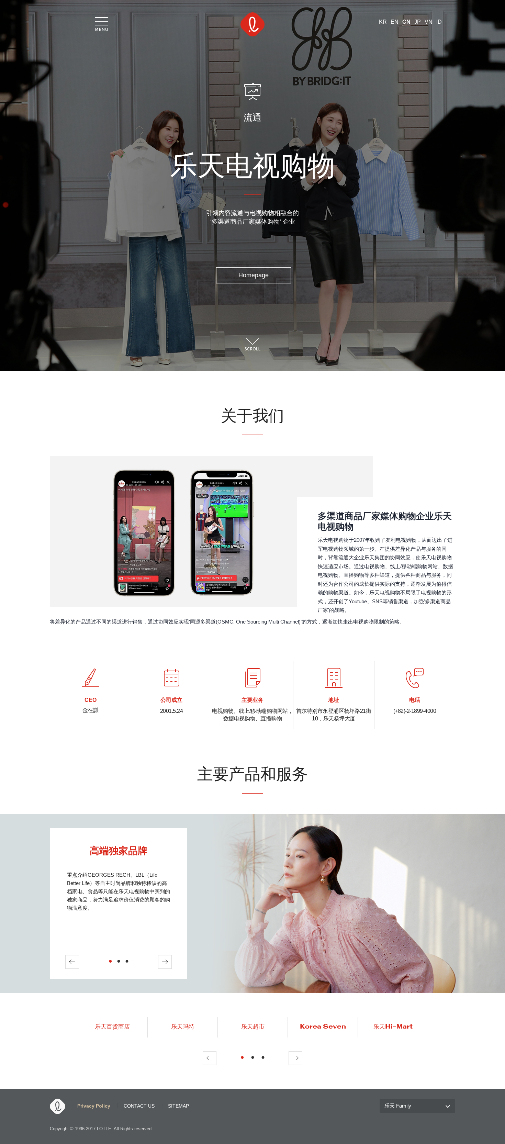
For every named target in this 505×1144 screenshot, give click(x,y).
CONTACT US (139, 1106)
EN (395, 22)
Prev (72, 962)
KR (383, 22)
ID (439, 22)
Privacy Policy (93, 1106)
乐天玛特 (182, 1026)
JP (417, 22)
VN (429, 22)
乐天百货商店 (112, 1026)
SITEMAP (178, 1106)
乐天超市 (253, 1026)
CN (406, 22)
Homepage (253, 275)
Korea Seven (323, 1026)
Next (165, 962)
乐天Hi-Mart (393, 1026)
